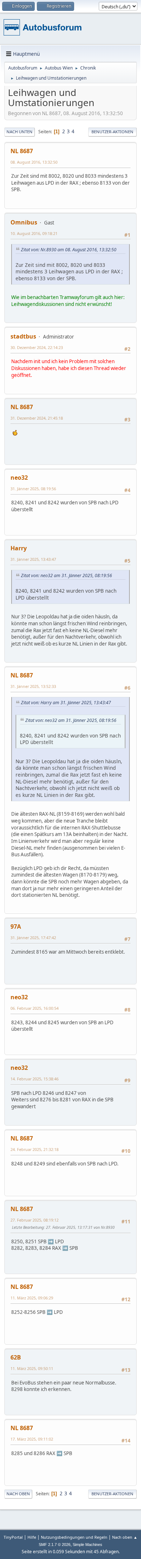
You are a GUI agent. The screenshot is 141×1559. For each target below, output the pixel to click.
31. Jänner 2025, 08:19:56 (33, 488)
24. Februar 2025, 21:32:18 (34, 1149)
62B (15, 1357)
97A (15, 926)
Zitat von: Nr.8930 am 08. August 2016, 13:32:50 (68, 250)
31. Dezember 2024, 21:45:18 (36, 418)
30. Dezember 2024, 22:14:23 (36, 347)
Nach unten (20, 131)
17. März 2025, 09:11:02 (31, 1439)
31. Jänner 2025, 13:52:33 (33, 686)
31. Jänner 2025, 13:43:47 (33, 559)
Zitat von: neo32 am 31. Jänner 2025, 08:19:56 (66, 575)
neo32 (19, 478)
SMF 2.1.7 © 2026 (54, 1544)
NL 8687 (21, 151)
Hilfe (31, 1537)
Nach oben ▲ (124, 1537)
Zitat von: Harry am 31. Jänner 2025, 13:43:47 (66, 702)
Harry (18, 548)
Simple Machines (87, 1544)
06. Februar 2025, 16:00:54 (34, 1008)
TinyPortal (13, 1537)
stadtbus (23, 336)
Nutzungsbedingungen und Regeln (74, 1537)
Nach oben (18, 1493)
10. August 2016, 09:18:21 (33, 233)
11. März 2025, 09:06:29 (31, 1297)
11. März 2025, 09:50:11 (31, 1368)
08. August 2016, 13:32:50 (33, 162)
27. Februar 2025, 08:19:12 (34, 1220)
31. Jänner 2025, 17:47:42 (33, 937)
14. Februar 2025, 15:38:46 (34, 1078)
